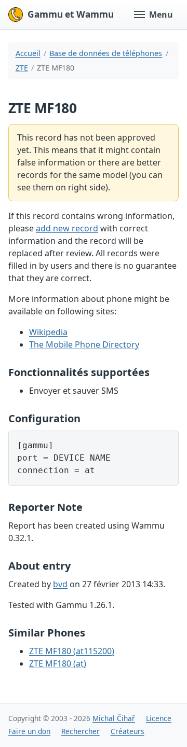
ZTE (22, 68)
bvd (60, 584)
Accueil (28, 53)
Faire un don (29, 731)
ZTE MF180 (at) (57, 663)
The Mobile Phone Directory (84, 344)
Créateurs (127, 731)
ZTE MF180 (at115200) (71, 651)
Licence (158, 718)
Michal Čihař (113, 718)
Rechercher (80, 731)
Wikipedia (48, 332)
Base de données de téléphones (105, 53)
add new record (67, 228)
